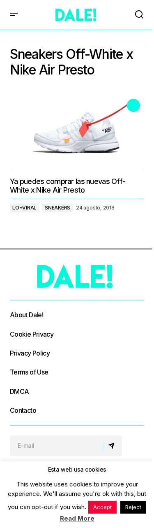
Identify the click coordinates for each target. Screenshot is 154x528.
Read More (77, 518)
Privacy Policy (30, 353)
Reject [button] (133, 507)
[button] (14, 15)
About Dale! (26, 315)
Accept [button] (102, 507)
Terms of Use (29, 372)
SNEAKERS (57, 208)
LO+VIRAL (24, 208)
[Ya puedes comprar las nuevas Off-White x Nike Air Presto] (77, 132)
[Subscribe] (113, 445)
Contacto (23, 410)
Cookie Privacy (31, 334)
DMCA (19, 391)
